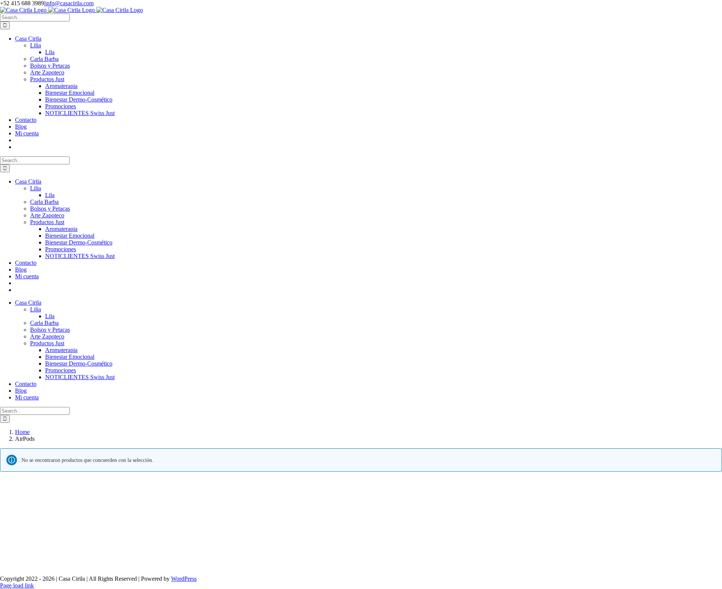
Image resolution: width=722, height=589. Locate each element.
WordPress (184, 578)
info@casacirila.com (69, 3)
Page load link (17, 585)
